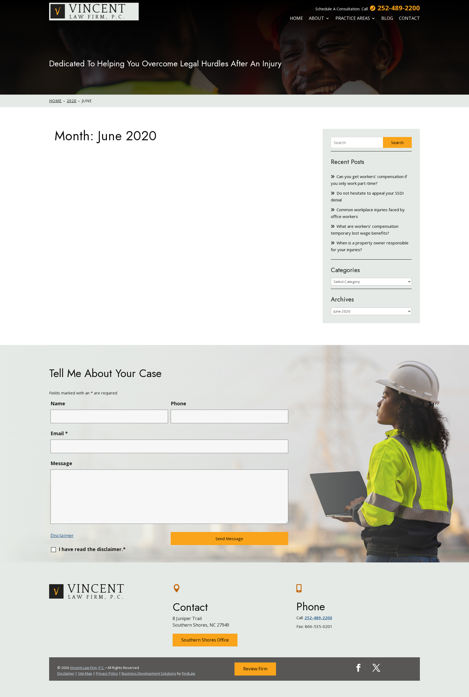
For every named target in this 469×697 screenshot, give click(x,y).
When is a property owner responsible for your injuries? (369, 246)
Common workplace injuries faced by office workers (368, 213)
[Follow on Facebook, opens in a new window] (358, 668)
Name (57, 403)
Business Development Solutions (149, 673)
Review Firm (255, 669)
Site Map (85, 673)
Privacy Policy (107, 673)
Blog (387, 18)
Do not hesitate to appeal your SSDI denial (367, 196)
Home (296, 18)
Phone (178, 403)
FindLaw (188, 673)
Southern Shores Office (205, 640)
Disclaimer (62, 535)
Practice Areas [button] (352, 18)
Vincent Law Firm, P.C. (87, 667)
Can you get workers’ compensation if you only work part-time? (369, 180)
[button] (463, 657)
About (316, 18)
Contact (409, 18)
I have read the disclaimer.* (92, 549)
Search (397, 142)
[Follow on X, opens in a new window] (376, 668)
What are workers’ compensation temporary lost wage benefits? (364, 229)
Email (59, 433)
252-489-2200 (399, 7)
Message (61, 463)
